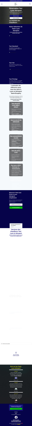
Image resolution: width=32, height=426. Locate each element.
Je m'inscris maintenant (16, 408)
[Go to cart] (30, 4)
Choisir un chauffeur (16, 18)
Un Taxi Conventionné (16, 207)
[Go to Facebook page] (16, 417)
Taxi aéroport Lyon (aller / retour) (16, 105)
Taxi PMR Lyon (14, 141)
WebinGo (18, 424)
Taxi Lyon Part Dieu (15, 130)
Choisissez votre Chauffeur (15, 204)
